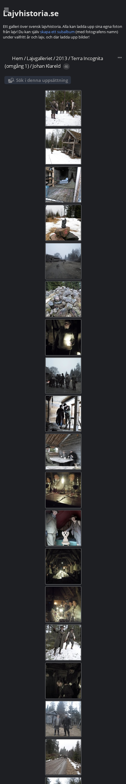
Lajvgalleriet (39, 58)
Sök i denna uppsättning (42, 80)
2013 (61, 58)
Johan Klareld (47, 66)
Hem (17, 58)
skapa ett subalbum (57, 31)
